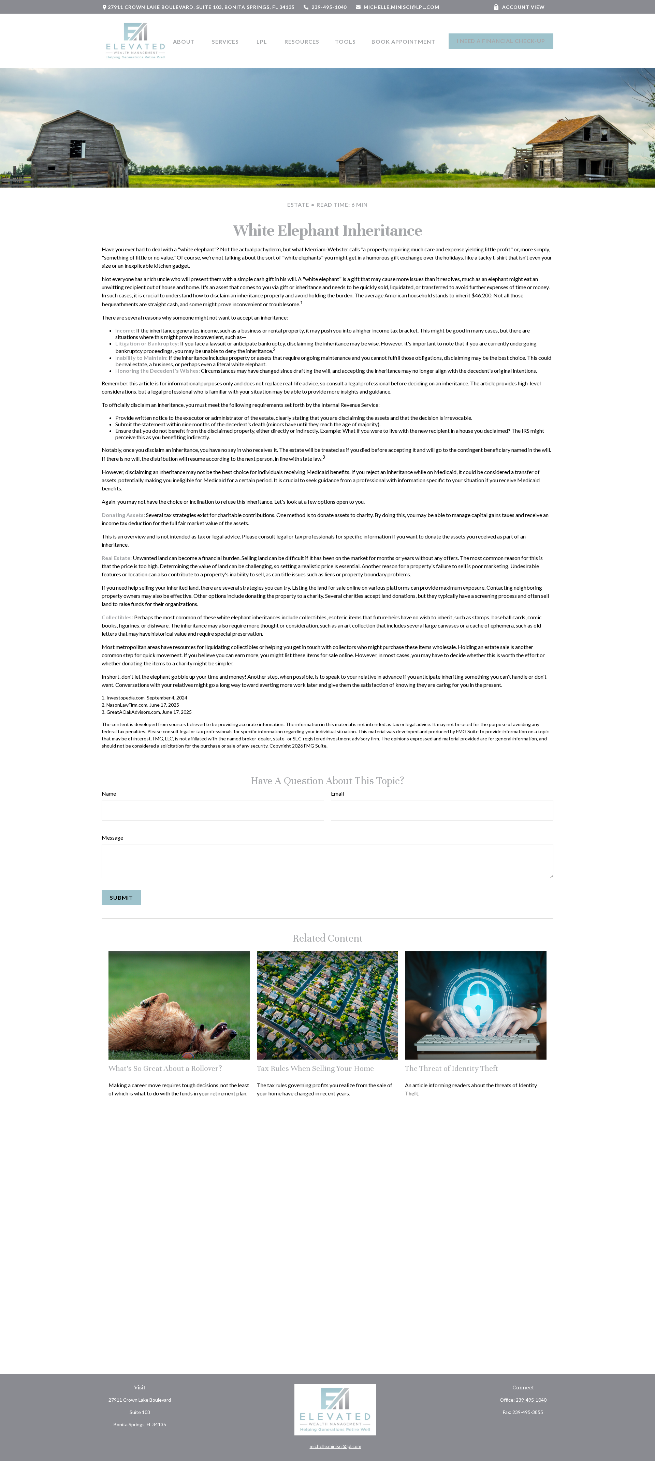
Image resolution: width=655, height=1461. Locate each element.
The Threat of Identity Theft (451, 1068)
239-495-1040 (329, 7)
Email (337, 793)
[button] (184, 41)
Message (112, 837)
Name (109, 793)
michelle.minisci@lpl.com (401, 7)
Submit (121, 897)
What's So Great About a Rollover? (165, 1068)
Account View (523, 7)
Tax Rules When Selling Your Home (315, 1068)
